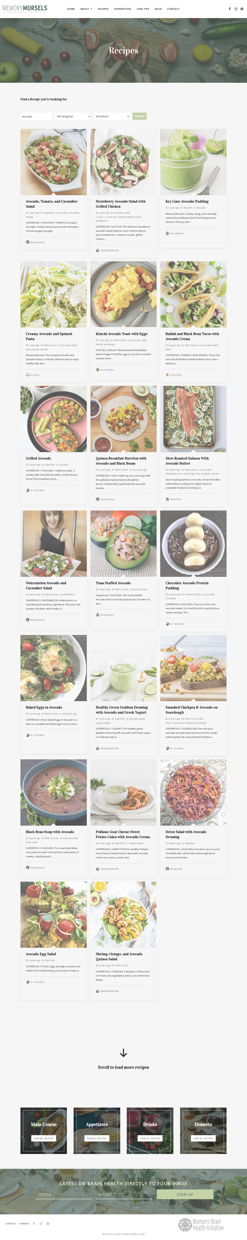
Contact (10, 1223)
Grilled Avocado (38, 458)
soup (34, 842)
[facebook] (229, 9)
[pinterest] (242, 9)
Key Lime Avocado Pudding (187, 201)
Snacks (197, 594)
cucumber (74, 212)
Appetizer (49, 212)
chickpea (189, 722)
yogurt (107, 722)
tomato (29, 216)
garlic (28, 349)
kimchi (99, 344)
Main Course (50, 345)
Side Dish (50, 464)
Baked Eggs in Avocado (44, 707)
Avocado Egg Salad (41, 954)
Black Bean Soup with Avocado (50, 832)
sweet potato (136, 843)
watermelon (69, 594)
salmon (215, 473)
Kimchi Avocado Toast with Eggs (121, 334)
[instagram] (235, 9)
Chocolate (171, 598)
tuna (145, 589)
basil (74, 345)
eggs (144, 340)
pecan (138, 216)
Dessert (188, 207)
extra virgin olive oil (193, 473)
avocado (63, 212)
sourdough (109, 344)
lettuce (130, 216)
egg (144, 469)
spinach (44, 349)
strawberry (101, 220)
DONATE (24, 1223)
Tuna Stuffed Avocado (113, 583)
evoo (179, 473)
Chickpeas (171, 473)
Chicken (122, 216)
